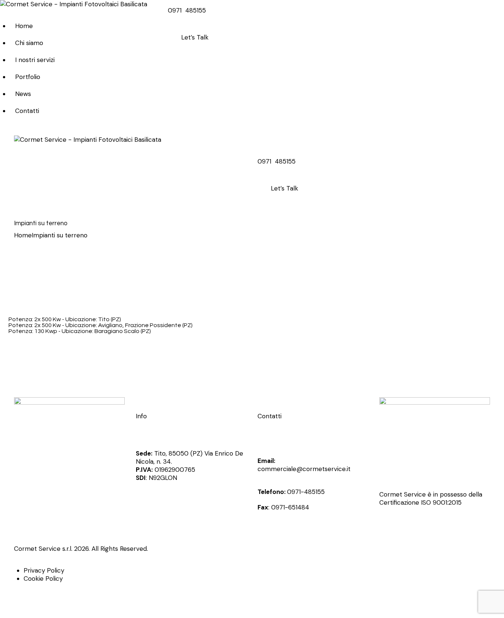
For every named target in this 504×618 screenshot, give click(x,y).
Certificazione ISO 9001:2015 (420, 502)
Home (23, 235)
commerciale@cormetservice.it (304, 469)
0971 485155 (187, 10)
